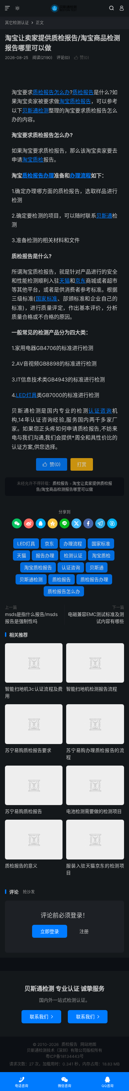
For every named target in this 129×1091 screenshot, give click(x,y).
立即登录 (49, 931)
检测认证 (73, 555)
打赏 (81, 464)
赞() (81, 57)
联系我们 (41, 1016)
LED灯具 (26, 395)
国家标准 (46, 298)
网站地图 (88, 1044)
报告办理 (45, 555)
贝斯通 (104, 215)
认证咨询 (100, 410)
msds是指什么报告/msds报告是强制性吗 (31, 617)
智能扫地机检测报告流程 (91, 689)
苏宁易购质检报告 (23, 811)
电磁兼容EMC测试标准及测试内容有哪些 (96, 617)
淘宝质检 (32, 159)
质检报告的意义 (21, 865)
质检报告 (64, 8)
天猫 (64, 280)
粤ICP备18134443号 (65, 1056)
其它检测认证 (17, 22)
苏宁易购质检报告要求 (28, 750)
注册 (84, 931)
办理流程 (80, 175)
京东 (80, 280)
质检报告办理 (38, 175)
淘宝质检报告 (75, 101)
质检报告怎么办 (51, 92)
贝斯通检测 (35, 110)
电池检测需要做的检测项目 (94, 811)
